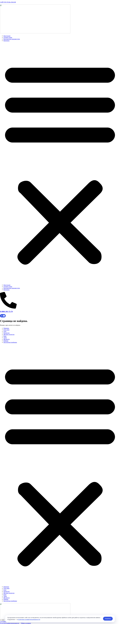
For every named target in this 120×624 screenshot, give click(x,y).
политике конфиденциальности (29, 619)
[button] (60, 163)
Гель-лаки (6, 329)
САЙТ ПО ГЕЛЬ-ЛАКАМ (8, 2)
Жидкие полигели (9, 334)
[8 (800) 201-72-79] (8, 308)
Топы (5, 337)
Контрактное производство (12, 39)
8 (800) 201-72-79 (6, 311)
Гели (5, 331)
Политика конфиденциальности (9, 623)
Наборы (6, 341)
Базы (5, 336)
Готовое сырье (8, 37)
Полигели (6, 333)
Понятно (108, 618)
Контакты (6, 40)
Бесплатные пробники (10, 342)
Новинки (6, 328)
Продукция (7, 36)
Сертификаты (4, 621)
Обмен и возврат (26, 623)
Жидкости (7, 339)
